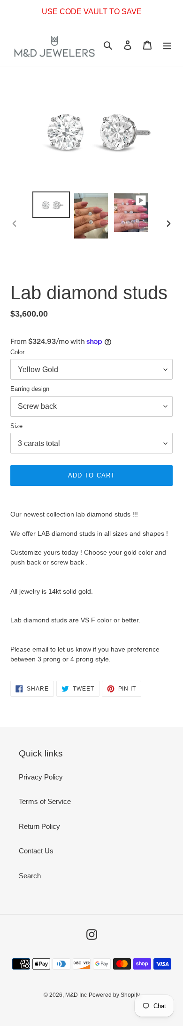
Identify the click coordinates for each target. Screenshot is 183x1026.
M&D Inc (76, 995)
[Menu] (167, 45)
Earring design (29, 388)
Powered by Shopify (114, 995)
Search (30, 876)
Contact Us (36, 851)
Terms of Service (45, 801)
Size (16, 425)
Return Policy (39, 826)
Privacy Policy (41, 777)
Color (17, 352)
